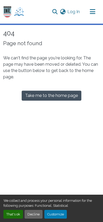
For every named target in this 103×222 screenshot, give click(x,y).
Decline (33, 214)
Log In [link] (73, 11)
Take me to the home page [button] (51, 95)
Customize (55, 214)
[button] (13, 12)
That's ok (13, 214)
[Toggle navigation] (92, 12)
